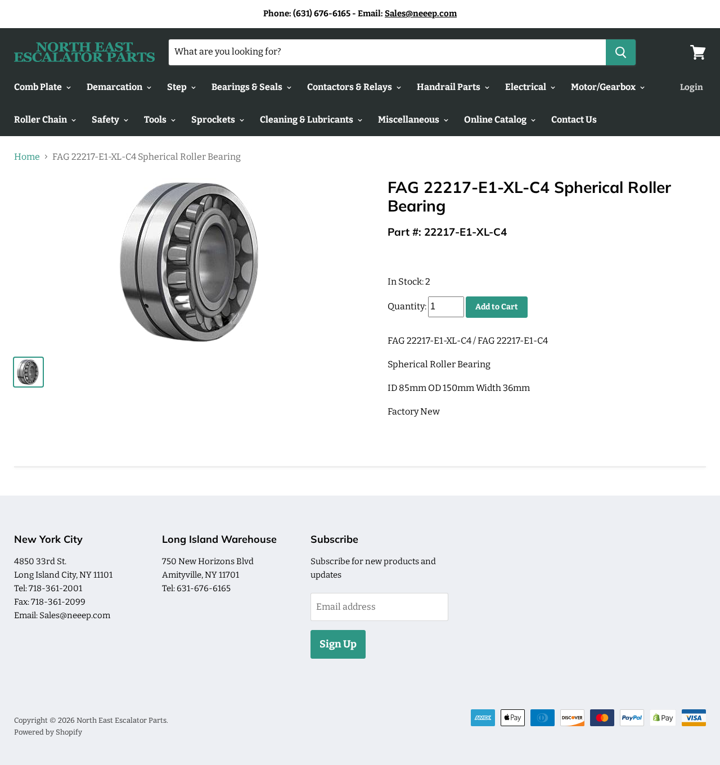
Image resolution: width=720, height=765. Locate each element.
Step (177, 87)
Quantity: (407, 306)
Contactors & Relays (350, 87)
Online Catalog (496, 119)
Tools (156, 119)
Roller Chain (41, 119)
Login (691, 87)
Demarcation (115, 87)
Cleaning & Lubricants (307, 119)
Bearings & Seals (248, 87)
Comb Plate (39, 87)
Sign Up (338, 644)
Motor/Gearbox (604, 87)
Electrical (526, 87)
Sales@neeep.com (421, 13)
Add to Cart (496, 307)
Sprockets (214, 119)
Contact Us (574, 119)
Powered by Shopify (48, 732)
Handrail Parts (449, 87)
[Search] (621, 52)
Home (27, 157)
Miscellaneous (409, 119)
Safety (106, 119)
